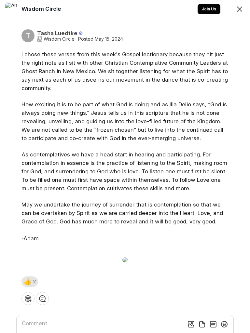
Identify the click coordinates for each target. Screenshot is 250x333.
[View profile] (11, 9)
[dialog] (125, 166)
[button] (29, 281)
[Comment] (42, 298)
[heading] (41, 9)
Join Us (209, 9)
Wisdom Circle (59, 39)
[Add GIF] (213, 324)
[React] (28, 298)
